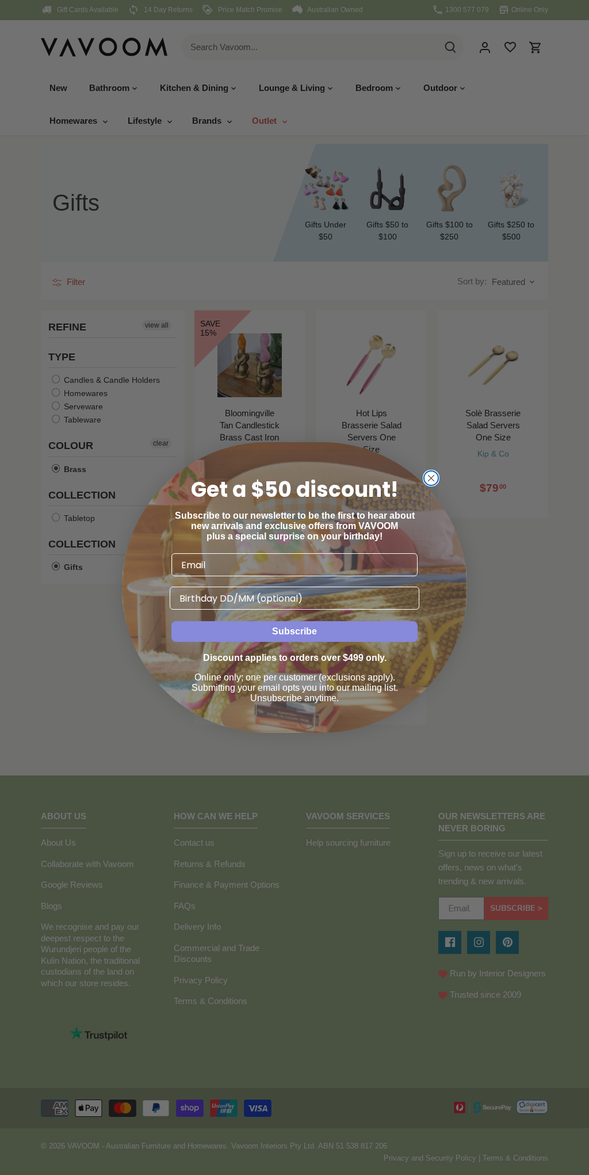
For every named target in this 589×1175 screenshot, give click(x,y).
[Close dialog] (431, 478)
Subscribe (294, 631)
